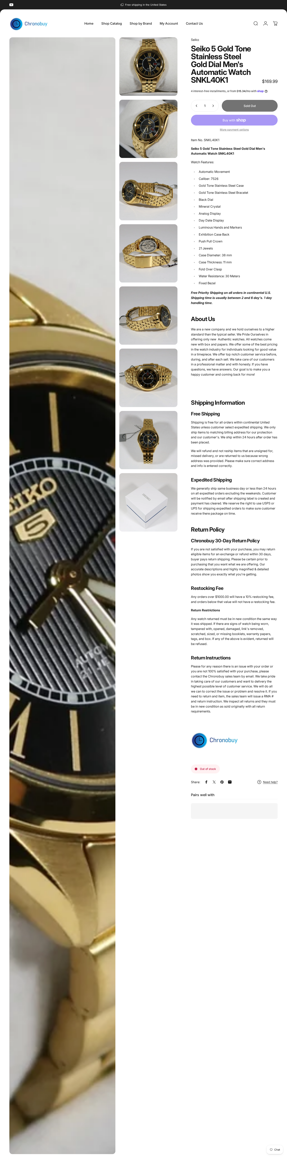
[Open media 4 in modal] (148, 191)
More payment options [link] (234, 129)
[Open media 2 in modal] (148, 66)
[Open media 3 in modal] (148, 129)
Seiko (195, 40)
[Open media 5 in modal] (148, 253)
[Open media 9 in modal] (148, 502)
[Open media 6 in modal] (148, 315)
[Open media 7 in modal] (148, 378)
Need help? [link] (270, 782)
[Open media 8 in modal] (148, 440)
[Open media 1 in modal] (62, 595)
